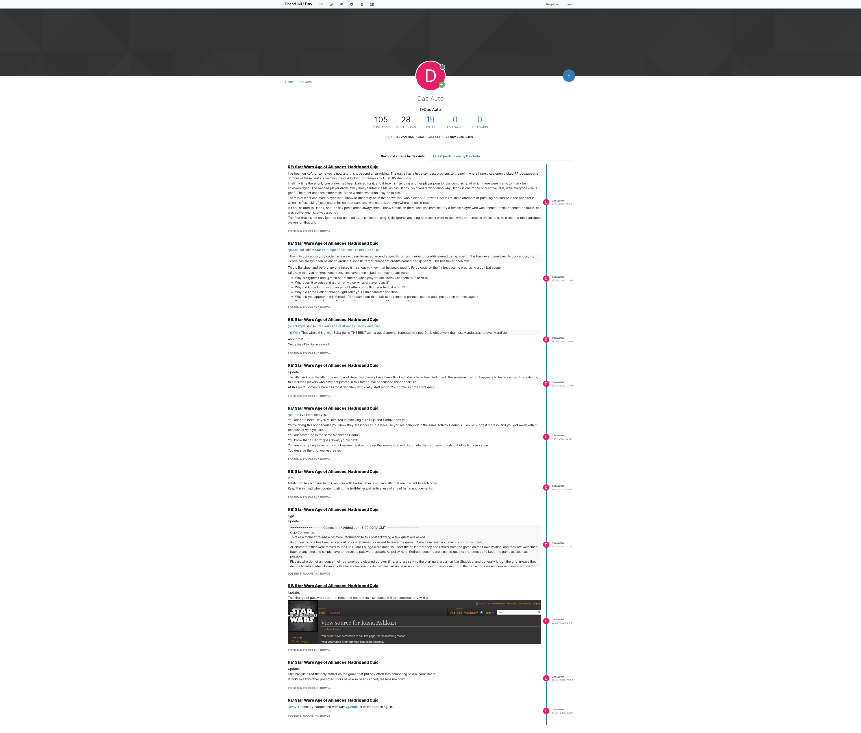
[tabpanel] (430, 444)
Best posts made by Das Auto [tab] (403, 156)
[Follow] (442, 84)
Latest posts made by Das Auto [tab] (456, 156)
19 (430, 119)
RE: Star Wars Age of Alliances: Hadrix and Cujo (333, 167)
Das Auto (558, 200)
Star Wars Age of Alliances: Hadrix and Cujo (347, 250)
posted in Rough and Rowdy (309, 231)
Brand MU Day (298, 4)
